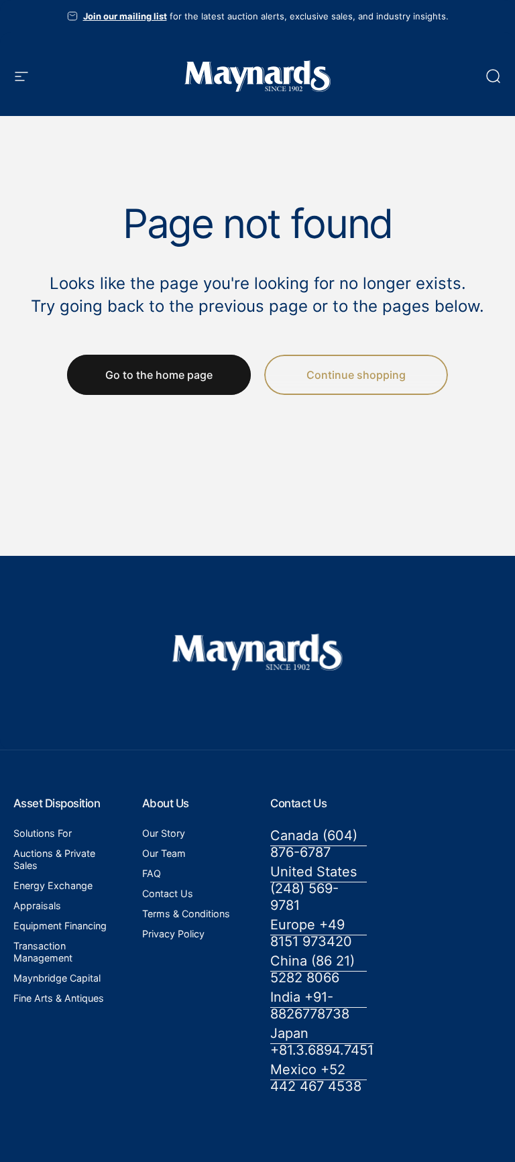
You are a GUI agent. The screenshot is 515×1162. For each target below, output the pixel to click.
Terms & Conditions (186, 913)
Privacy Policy (173, 933)
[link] (318, 844)
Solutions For (42, 833)
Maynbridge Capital (57, 978)
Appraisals (37, 905)
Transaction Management (42, 952)
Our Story (163, 833)
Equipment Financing (60, 925)
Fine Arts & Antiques (58, 998)
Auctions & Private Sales (54, 859)
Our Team (164, 853)
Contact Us (167, 893)
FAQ (151, 873)
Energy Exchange (53, 885)
